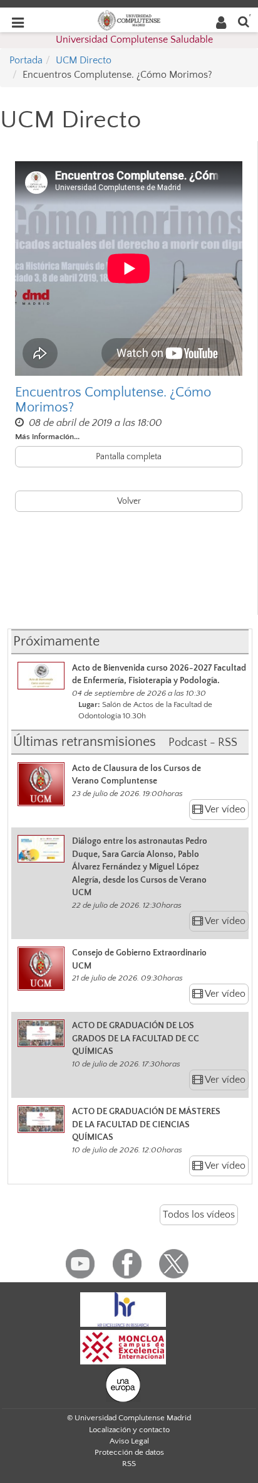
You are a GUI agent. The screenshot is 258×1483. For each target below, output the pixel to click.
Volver (129, 501)
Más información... (47, 436)
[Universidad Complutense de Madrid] (129, 19)
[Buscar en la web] (243, 21)
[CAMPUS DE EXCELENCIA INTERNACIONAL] (123, 1346)
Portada (26, 60)
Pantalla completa (129, 457)
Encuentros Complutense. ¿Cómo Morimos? (113, 400)
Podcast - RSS (202, 742)
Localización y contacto (129, 1429)
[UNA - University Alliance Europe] (123, 1384)
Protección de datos (129, 1452)
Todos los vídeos (199, 1214)
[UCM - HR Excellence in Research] (123, 1308)
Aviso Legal (129, 1441)
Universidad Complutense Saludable (134, 39)
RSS (129, 1463)
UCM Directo (83, 60)
